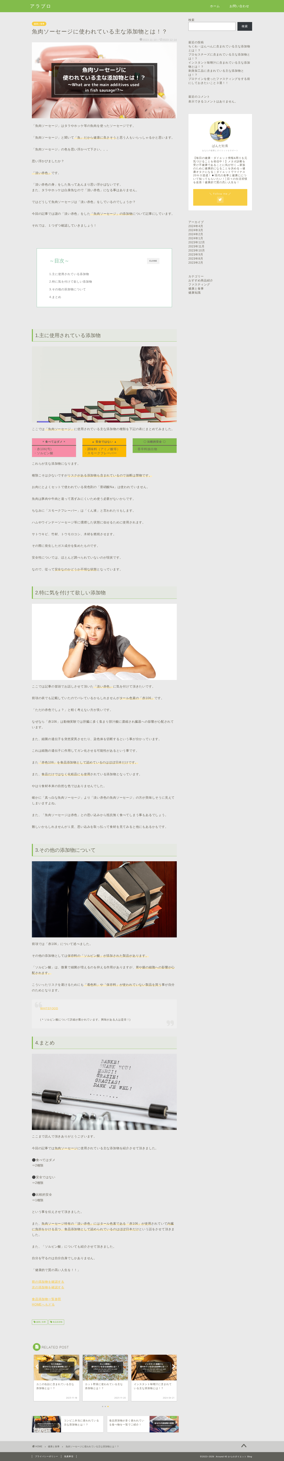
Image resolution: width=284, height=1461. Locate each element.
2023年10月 (196, 250)
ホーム (215, 6)
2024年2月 (195, 234)
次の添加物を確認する (48, 1287)
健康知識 (194, 292)
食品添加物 (57, 1322)
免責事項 (68, 1456)
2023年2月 (195, 262)
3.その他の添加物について (67, 289)
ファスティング (199, 284)
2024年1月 (195, 238)
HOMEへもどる (43, 1304)
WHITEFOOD (49, 1008)
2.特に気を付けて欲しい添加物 (70, 281)
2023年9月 (195, 254)
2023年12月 (196, 242)
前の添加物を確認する (48, 1281)
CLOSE (153, 261)
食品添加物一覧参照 (46, 1299)
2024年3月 (195, 230)
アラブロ (41, 6)
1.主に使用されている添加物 (69, 274)
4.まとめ (55, 297)
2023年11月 (196, 246)
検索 (191, 19)
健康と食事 (39, 24)
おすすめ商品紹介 (200, 280)
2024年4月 (195, 226)
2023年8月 (195, 258)
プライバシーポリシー (46, 1456)
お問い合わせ (239, 6)
